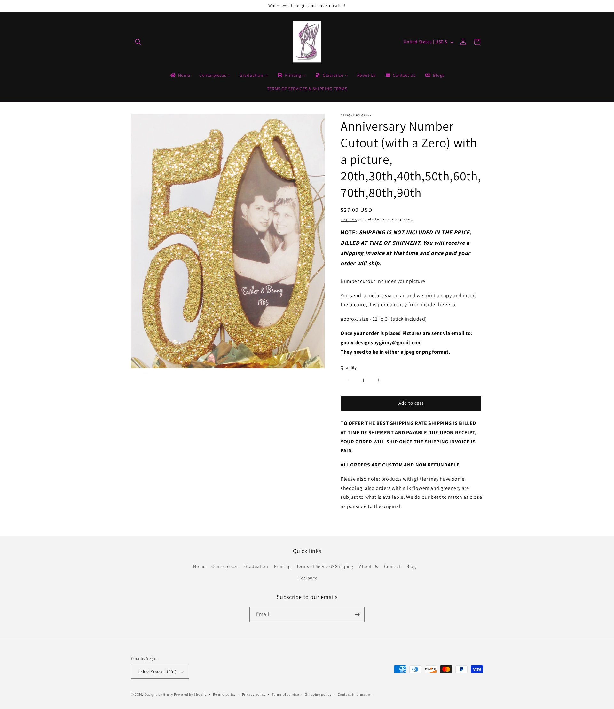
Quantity (349, 367)
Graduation (256, 566)
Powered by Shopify (190, 694)
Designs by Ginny (158, 694)
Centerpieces (224, 566)
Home (199, 566)
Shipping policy (318, 694)
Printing (282, 566)
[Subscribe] (357, 614)
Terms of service (285, 694)
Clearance (307, 578)
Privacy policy (254, 694)
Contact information (355, 694)
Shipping (349, 219)
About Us (368, 566)
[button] (138, 42)
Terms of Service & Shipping (324, 566)
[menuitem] (180, 75)
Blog (411, 566)
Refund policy (224, 694)
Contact (392, 566)
